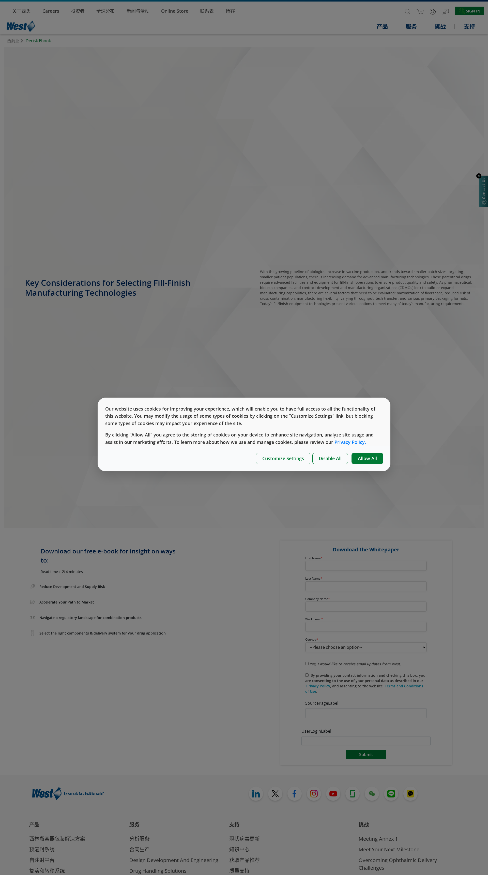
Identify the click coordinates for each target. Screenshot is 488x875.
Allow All (367, 458)
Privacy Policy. (350, 442)
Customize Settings (283, 458)
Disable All (330, 458)
